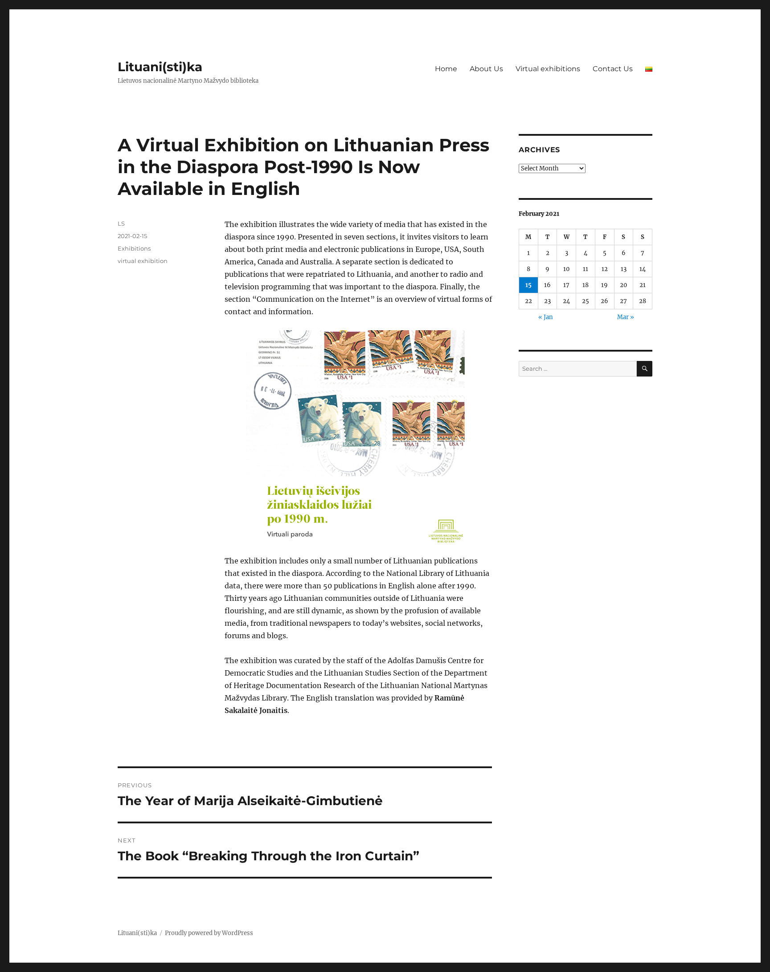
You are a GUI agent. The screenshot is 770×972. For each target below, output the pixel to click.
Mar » (625, 317)
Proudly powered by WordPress (209, 933)
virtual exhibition (143, 260)
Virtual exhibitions (548, 69)
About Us (486, 69)
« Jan (545, 317)
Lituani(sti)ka (160, 66)
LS (121, 223)
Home (446, 69)
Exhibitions (134, 248)
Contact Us (613, 69)
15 (528, 285)
